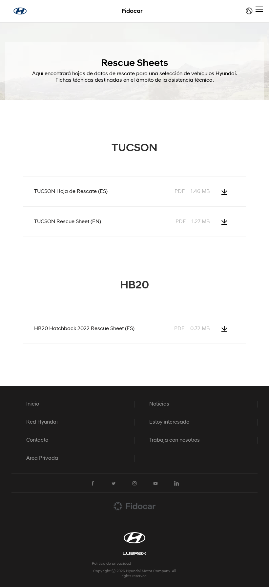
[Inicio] (20, 11)
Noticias (159, 404)
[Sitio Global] (249, 11)
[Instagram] (134, 483)
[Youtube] (155, 483)
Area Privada (42, 458)
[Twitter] (113, 483)
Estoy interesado (169, 422)
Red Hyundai (42, 422)
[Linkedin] (176, 483)
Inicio (32, 404)
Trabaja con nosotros (174, 440)
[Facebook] (92, 483)
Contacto (37, 440)
